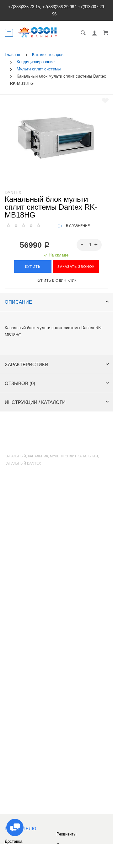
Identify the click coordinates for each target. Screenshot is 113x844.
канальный (15, 456)
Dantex (13, 192)
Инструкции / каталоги (35, 402)
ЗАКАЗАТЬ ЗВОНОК (75, 266)
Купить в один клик (57, 280)
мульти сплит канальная (74, 456)
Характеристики (26, 364)
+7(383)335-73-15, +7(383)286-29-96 (41, 6)
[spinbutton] (89, 245)
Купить (32, 266)
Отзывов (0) (20, 383)
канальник (38, 456)
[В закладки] (105, 100)
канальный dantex (23, 463)
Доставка (13, 841)
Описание (18, 302)
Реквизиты (66, 834)
